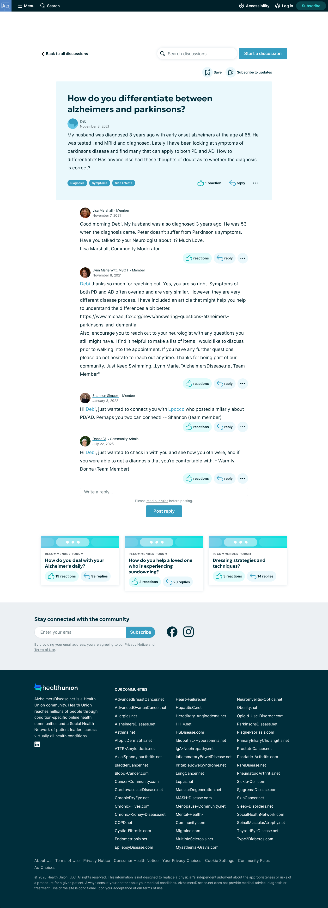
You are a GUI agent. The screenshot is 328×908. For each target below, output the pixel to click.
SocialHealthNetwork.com (260, 814)
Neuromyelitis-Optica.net (259, 699)
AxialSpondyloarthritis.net (138, 756)
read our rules (157, 501)
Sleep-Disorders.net (255, 806)
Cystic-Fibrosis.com (133, 830)
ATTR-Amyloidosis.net (135, 748)
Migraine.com (188, 830)
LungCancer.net (190, 773)
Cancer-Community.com (137, 781)
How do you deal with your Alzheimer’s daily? (74, 563)
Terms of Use (44, 650)
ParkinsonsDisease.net (257, 724)
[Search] (162, 53)
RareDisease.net (251, 765)
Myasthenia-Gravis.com (197, 847)
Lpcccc (176, 409)
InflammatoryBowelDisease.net (204, 756)
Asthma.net (125, 732)
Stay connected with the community (81, 619)
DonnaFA (99, 439)
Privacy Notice (136, 644)
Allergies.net (126, 715)
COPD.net (123, 822)
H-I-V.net (184, 724)
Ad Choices (44, 867)
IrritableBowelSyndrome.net (201, 765)
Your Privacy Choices (181, 860)
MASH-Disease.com (194, 797)
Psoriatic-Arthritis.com (257, 756)
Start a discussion (263, 53)
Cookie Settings (219, 860)
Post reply (164, 511)
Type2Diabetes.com (255, 838)
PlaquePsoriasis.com (255, 732)
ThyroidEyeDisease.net (258, 830)
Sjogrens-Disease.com (257, 789)
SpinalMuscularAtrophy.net (261, 822)
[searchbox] (202, 53)
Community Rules (254, 860)
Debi (83, 121)
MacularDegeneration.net (198, 789)
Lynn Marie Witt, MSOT (110, 270)
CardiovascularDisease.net (139, 789)
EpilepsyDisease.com (134, 847)
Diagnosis (77, 183)
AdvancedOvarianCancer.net (140, 707)
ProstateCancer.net (254, 748)
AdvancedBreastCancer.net (139, 699)
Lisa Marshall (102, 210)
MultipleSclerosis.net (194, 838)
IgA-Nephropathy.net (195, 748)
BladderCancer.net (131, 765)
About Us (42, 860)
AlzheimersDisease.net (135, 724)
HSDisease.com (190, 732)
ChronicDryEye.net (132, 797)
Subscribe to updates (254, 72)
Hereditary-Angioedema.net (201, 715)
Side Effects (123, 183)
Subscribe (311, 5)
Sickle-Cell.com (251, 781)
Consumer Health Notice (136, 860)
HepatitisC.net (189, 707)
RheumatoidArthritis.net (258, 773)
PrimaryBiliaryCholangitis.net (263, 740)
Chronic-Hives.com (132, 806)
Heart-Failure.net (191, 699)
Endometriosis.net (131, 838)
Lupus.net (184, 781)
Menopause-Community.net (201, 806)
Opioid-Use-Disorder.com (260, 715)
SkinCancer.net (250, 797)
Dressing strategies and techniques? (239, 563)
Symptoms (99, 183)
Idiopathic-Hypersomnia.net (201, 740)
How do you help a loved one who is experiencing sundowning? (160, 566)
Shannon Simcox (105, 395)
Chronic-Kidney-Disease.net (140, 814)
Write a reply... (98, 491)
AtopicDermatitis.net (133, 740)
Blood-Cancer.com (132, 773)
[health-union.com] (56, 688)
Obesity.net (247, 707)
